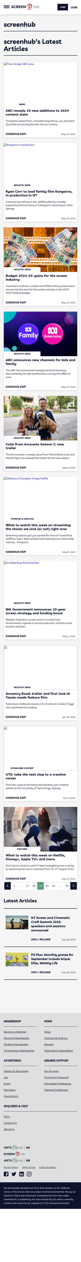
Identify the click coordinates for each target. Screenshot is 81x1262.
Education (10, 1090)
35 (66, 886)
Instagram (29, 1174)
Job (6, 1077)
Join (62, 7)
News (47, 1032)
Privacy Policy (11, 1167)
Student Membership (16, 1044)
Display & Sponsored (16, 1071)
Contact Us (10, 1123)
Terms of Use (28, 1167)
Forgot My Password (56, 1077)
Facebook (6, 1174)
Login (74, 7)
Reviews (49, 1044)
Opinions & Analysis (56, 1038)
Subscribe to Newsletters (58, 1050)
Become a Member (15, 1032)
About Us (9, 1129)
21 (53, 886)
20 (47, 886)
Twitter (13, 1174)
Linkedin (21, 1174)
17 (27, 886)
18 (33, 886)
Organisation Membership (19, 1050)
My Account (51, 1071)
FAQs (7, 1116)
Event (7, 1083)
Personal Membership (16, 1038)
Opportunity (11, 1096)
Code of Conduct (47, 1167)
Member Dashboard (56, 1090)
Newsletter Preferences (57, 1083)
